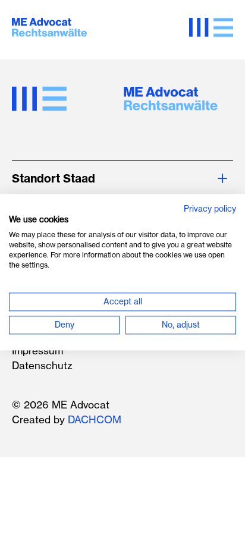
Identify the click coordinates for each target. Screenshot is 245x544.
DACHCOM (94, 419)
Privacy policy (210, 209)
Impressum (37, 350)
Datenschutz (42, 365)
